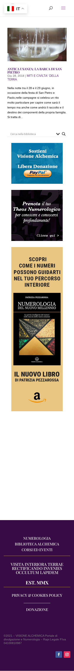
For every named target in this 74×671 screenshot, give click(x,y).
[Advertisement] (37, 468)
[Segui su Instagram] (67, 654)
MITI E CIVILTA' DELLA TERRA (33, 77)
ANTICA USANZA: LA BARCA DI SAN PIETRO (34, 70)
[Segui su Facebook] (59, 654)
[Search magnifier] (64, 134)
